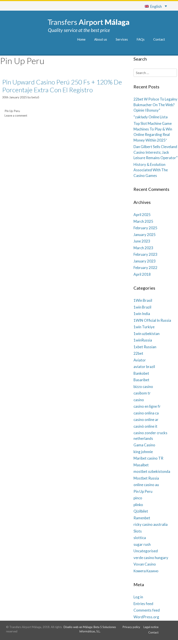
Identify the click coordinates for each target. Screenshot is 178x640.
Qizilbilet (141, 511)
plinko (138, 504)
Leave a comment (16, 115)
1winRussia (143, 340)
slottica (140, 537)
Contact (159, 39)
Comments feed (147, 610)
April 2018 (142, 274)
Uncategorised (146, 551)
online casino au (146, 484)
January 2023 (145, 261)
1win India (142, 313)
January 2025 (145, 234)
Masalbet (141, 465)
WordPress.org (146, 617)
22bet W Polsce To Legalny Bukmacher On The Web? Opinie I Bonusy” (155, 104)
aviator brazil (144, 366)
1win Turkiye (144, 327)
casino (139, 400)
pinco (138, 498)
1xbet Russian (145, 347)
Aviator (140, 360)
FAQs (141, 39)
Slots (138, 531)
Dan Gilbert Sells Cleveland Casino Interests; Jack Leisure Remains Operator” (156, 152)
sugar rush (142, 544)
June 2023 (142, 241)
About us (100, 39)
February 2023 (145, 254)
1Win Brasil (143, 300)
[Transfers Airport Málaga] (88, 25)
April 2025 (142, 214)
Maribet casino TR (148, 458)
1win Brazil (142, 307)
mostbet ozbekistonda (152, 471)
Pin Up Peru (12, 111)
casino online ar (146, 419)
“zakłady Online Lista (151, 117)
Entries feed (143, 603)
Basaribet (141, 380)
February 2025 (145, 228)
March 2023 (143, 248)
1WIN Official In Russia (152, 320)
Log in (138, 597)
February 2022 (145, 267)
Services (122, 39)
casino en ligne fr (147, 406)
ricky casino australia (151, 524)
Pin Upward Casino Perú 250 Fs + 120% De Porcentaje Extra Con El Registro (62, 86)
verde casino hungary (151, 557)
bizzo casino (143, 386)
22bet (138, 353)
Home (81, 39)
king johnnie (143, 451)
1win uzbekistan (147, 333)
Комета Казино (146, 571)
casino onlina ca (146, 413)
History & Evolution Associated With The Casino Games (151, 170)
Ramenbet (142, 518)
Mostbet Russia (146, 478)
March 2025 (143, 221)
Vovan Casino (145, 564)
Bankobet (141, 373)
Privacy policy (131, 627)
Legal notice (150, 627)
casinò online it (145, 426)
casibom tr (142, 393)
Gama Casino (144, 445)
